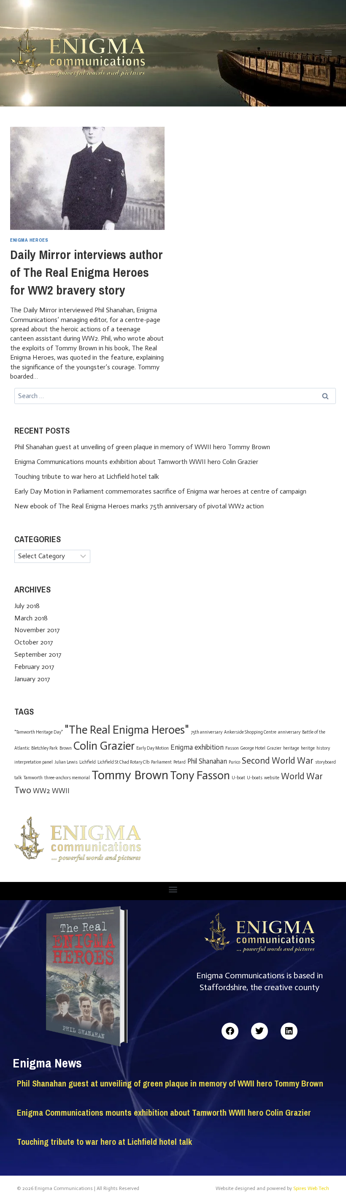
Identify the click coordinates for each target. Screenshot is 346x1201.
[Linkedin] (289, 1031)
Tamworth (33, 778)
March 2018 (31, 618)
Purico (234, 762)
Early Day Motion (152, 748)
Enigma (181, 747)
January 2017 (32, 679)
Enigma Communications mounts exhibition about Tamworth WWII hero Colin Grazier (136, 462)
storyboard (325, 762)
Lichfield (87, 762)
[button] (173, 889)
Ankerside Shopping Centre (250, 732)
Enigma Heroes (29, 240)
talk (18, 778)
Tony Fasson (200, 775)
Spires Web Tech (311, 1188)
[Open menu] (328, 52)
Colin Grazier (104, 746)
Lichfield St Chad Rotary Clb (123, 762)
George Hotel (253, 748)
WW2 (41, 790)
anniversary (289, 732)
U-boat (238, 778)
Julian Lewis (66, 762)
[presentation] (87, 178)
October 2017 (33, 642)
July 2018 (27, 606)
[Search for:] (175, 396)
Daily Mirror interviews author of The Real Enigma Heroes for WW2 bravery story (86, 272)
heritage (291, 748)
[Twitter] (259, 1031)
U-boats (254, 778)
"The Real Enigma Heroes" (127, 730)
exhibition (209, 747)
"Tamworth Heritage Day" (38, 732)
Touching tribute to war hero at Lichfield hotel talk (86, 476)
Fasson (232, 748)
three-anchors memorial (67, 778)
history (323, 748)
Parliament (161, 762)
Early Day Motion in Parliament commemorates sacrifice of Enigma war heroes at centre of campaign (160, 491)
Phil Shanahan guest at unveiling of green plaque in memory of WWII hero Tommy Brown (142, 447)
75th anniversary (206, 732)
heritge (308, 748)
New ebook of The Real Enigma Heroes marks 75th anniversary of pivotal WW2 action (139, 506)
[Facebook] (230, 1031)
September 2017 (38, 654)
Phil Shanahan (207, 761)
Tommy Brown (130, 775)
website (271, 778)
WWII (61, 790)
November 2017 (37, 630)
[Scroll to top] (325, 1176)
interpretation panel (33, 762)
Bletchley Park (44, 748)
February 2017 (34, 667)
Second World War (278, 760)
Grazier (274, 748)
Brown (65, 748)
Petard (179, 762)
